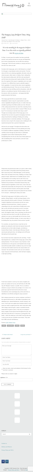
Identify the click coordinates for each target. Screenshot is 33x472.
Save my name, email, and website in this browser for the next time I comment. (17, 369)
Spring (22, 325)
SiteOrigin (27, 470)
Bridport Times (12, 322)
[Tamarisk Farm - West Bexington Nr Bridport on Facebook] (3, 461)
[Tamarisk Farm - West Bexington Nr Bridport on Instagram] (7, 461)
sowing (17, 325)
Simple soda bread (8, 334)
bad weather (10, 325)
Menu (29, 5)
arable (3, 325)
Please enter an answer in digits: (9, 373)
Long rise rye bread (25, 334)
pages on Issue (19, 53)
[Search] (29, 434)
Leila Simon (15, 43)
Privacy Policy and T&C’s (8, 450)
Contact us (4, 443)
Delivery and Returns (7, 446)
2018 (7, 322)
